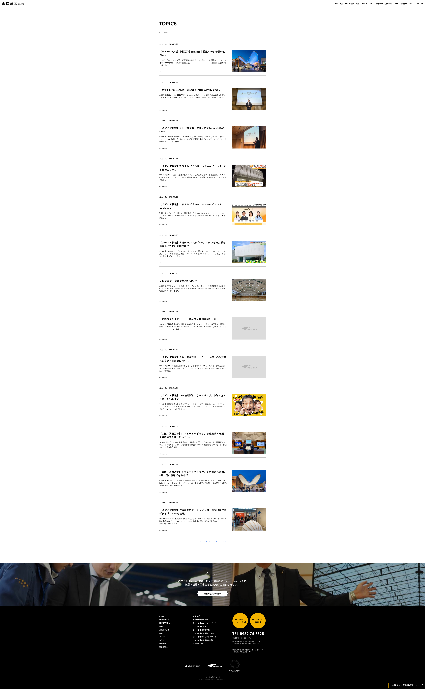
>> (226, 541)
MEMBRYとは (164, 620)
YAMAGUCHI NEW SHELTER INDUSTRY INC (212, 679)
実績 (357, 4)
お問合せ (403, 4)
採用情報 (388, 4)
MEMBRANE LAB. (165, 623)
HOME (161, 616)
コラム (371, 4)
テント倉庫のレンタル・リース (204, 623)
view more (163, 72)
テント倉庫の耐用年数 (201, 630)
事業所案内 (163, 647)
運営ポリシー (198, 644)
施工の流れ (349, 4)
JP (418, 4)
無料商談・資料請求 (212, 594)
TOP (336, 4)
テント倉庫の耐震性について (204, 633)
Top (160, 33)
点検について (164, 630)
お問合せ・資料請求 (200, 620)
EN (422, 4)
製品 (341, 4)
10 (216, 541)
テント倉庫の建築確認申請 (203, 640)
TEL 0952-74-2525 (248, 633)
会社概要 (379, 4)
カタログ (196, 616)
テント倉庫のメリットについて (204, 637)
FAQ (396, 4)
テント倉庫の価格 (199, 626)
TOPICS (364, 4)
